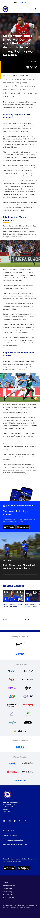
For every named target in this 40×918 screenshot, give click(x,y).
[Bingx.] (23, 2)
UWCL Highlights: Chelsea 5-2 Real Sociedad (12, 605)
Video (5, 619)
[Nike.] (16, 2)
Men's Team (7, 577)
